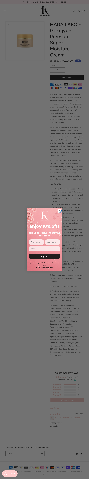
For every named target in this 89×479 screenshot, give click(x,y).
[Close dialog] (60, 211)
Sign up (44, 256)
